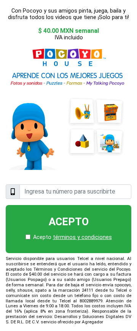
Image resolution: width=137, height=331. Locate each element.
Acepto (69, 222)
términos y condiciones (82, 237)
